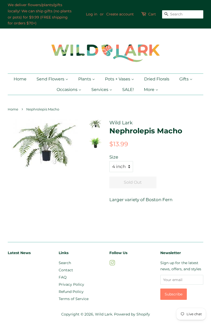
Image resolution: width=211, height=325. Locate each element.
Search (65, 263)
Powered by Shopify (132, 314)
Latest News (19, 252)
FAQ (63, 277)
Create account (120, 14)
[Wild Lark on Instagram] (112, 264)
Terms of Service (74, 298)
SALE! (128, 89)
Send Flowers (51, 79)
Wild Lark (103, 314)
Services (100, 89)
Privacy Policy (71, 284)
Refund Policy (71, 291)
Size (113, 157)
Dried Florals (156, 79)
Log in (91, 14)
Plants (85, 79)
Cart (152, 14)
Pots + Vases (118, 79)
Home (20, 79)
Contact (66, 270)
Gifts (184, 79)
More (149, 89)
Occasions (67, 89)
